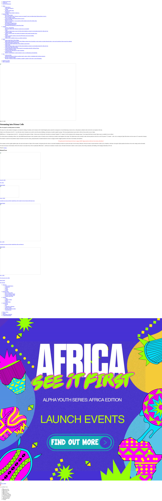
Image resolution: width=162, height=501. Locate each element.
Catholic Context (8, 299)
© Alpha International (7, 315)
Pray (6, 305)
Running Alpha (6, 14)
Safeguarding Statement (7, 314)
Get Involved (5, 303)
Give (3, 53)
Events (6, 290)
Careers (6, 289)
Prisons (6, 300)
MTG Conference (6, 61)
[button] (0, 484)
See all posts (2, 282)
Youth (4, 39)
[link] (81, 399)
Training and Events (7, 1)
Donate (6, 304)
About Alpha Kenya (9, 285)
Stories (5, 147)
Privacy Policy (5, 312)
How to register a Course (10, 293)
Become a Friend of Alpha (10, 308)
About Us (4, 284)
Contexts (4, 26)
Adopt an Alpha (8, 307)
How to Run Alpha (9, 292)
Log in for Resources (7, 3)
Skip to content (3, 483)
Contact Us (5, 2)
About (4, 6)
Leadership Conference (9, 306)
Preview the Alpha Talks (10, 295)
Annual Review (8, 309)
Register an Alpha (6, 60)
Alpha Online (8, 301)
